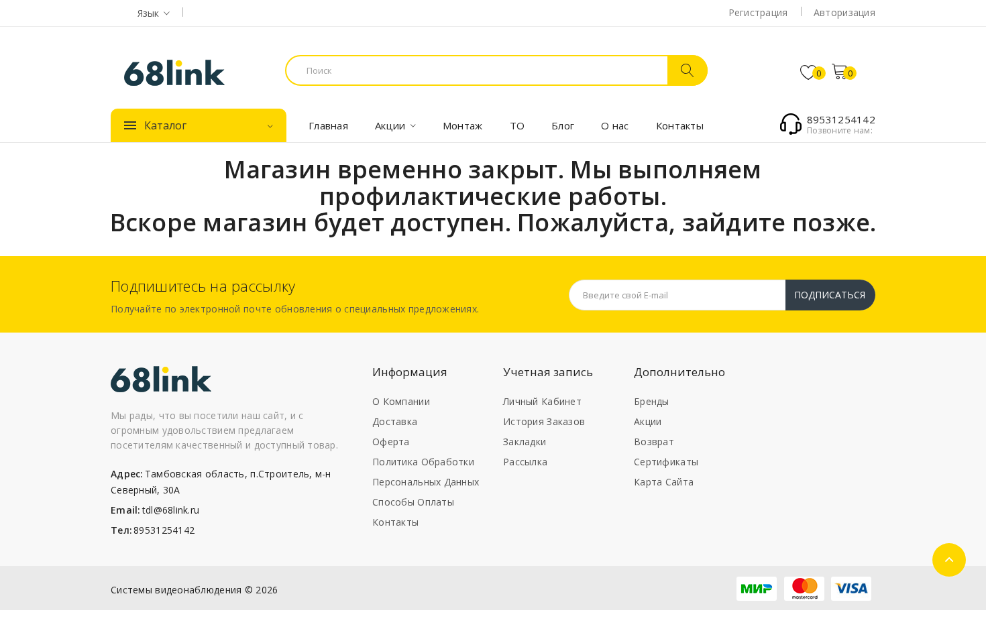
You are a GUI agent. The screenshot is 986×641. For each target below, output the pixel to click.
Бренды (651, 401)
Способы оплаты (413, 502)
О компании (401, 401)
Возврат (654, 441)
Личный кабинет (542, 401)
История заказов (544, 421)
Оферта (391, 441)
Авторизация (844, 12)
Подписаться (829, 294)
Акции (647, 421)
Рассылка (525, 461)
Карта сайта (664, 481)
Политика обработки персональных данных (425, 471)
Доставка (394, 421)
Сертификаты (666, 461)
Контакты (395, 522)
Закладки (524, 441)
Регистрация (758, 12)
